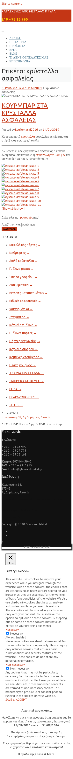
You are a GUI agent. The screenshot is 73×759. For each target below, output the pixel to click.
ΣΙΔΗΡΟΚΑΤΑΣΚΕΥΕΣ (26, 381)
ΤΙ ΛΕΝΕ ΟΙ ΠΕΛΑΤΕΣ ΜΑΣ (28, 57)
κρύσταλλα (28, 136)
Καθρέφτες (19, 252)
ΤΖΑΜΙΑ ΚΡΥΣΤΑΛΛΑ (26, 373)
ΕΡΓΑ (13, 50)
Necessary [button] (12, 629)
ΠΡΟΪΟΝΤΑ (17, 46)
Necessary (16, 633)
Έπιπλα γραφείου (23, 277)
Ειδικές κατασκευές (25, 301)
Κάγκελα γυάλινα (23, 325)
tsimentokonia (11, 517)
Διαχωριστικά (21, 285)
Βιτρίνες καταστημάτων (28, 293)
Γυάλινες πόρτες (22, 333)
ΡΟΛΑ (15, 389)
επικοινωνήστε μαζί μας (50, 155)
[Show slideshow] (13, 208)
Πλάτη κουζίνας (22, 365)
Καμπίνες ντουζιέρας (26, 357)
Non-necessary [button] (15, 664)
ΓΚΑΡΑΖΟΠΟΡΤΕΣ (24, 397)
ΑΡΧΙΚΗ (15, 38)
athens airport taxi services (19, 510)
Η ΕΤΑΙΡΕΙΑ (17, 42)
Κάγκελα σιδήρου (23, 349)
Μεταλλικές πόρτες (25, 245)
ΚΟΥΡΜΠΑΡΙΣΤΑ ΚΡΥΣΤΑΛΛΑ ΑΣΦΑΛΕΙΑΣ (25, 112)
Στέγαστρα (19, 317)
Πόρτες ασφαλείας (24, 341)
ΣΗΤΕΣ (16, 405)
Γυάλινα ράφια (21, 268)
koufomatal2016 (26, 129)
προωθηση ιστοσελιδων (21, 499)
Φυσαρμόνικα (21, 309)
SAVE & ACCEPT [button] (16, 699)
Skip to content (12, 3)
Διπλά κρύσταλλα (23, 260)
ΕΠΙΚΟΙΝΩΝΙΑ (19, 61)
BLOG (13, 53)
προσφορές (26, 217)
